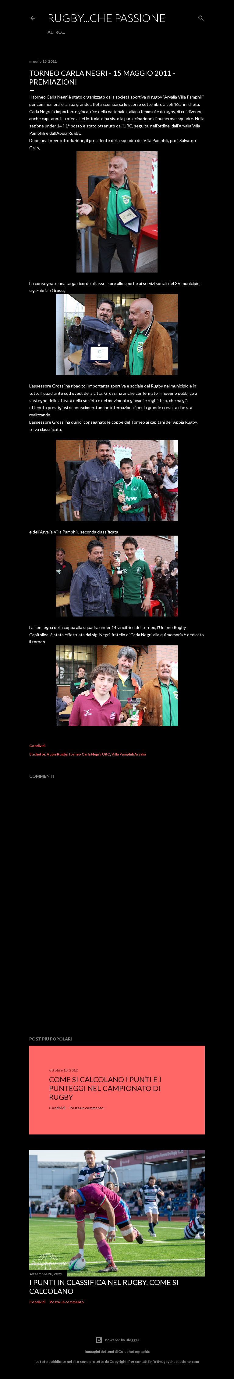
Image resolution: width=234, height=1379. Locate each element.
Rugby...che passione (107, 17)
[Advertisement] (117, 978)
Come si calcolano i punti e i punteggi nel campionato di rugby (105, 1088)
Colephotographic (134, 1351)
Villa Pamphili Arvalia (129, 754)
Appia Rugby (57, 754)
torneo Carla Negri (85, 754)
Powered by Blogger (122, 1340)
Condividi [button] (37, 745)
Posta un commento (86, 1108)
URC (106, 754)
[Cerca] (201, 17)
